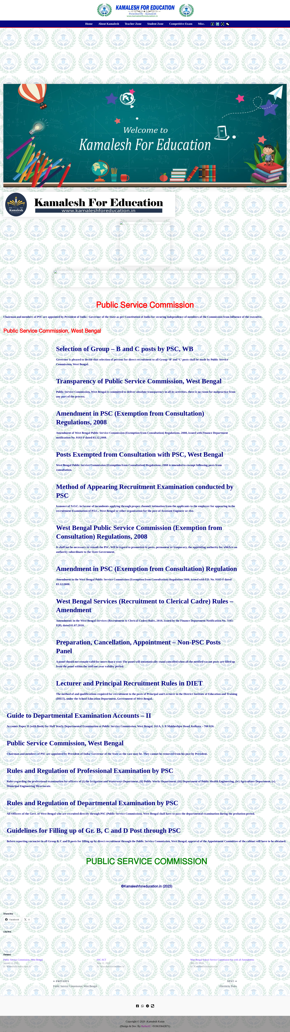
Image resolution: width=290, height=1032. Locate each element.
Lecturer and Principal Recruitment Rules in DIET (129, 683)
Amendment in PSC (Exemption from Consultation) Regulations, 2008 (130, 418)
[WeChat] (227, 24)
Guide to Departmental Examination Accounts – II (79, 715)
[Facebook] (212, 24)
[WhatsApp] (217, 24)
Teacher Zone (133, 23)
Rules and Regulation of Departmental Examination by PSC (92, 803)
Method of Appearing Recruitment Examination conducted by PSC (144, 491)
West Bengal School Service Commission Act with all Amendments (222, 960)
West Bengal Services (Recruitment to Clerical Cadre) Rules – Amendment (144, 605)
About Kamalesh (108, 23)
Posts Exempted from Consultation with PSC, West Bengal (139, 454)
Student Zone (155, 23)
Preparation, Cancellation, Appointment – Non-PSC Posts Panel (138, 646)
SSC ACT (101, 960)
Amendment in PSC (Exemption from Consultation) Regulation (146, 568)
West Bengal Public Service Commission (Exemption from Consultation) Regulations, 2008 (139, 532)
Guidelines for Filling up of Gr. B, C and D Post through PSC (94, 830)
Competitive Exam (180, 23)
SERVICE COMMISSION (162, 861)
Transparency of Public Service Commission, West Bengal (139, 381)
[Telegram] (222, 24)
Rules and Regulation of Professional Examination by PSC (90, 770)
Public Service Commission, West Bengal (65, 743)
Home (89, 23)
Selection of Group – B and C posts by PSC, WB (124, 349)
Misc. (201, 23)
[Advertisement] (145, 53)
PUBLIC (101, 861)
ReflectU (146, 1026)
